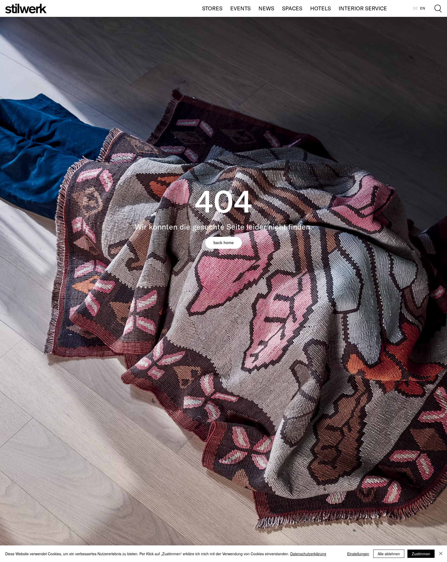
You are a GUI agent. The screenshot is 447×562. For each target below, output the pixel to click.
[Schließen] (441, 554)
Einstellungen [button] (358, 553)
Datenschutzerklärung (308, 553)
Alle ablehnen (389, 553)
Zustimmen (421, 553)
